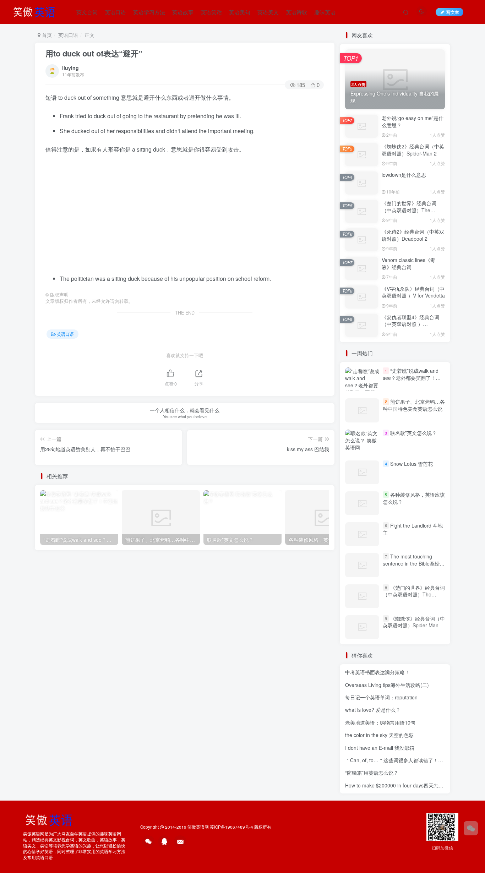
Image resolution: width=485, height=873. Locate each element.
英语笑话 (211, 12)
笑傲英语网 (198, 827)
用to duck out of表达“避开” (93, 53)
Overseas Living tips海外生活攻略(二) (387, 684)
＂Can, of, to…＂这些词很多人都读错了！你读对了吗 (404, 760)
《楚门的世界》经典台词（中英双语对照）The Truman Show (409, 210)
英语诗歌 (296, 12)
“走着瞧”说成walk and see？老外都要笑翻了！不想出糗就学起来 (412, 377)
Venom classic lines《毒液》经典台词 (408, 263)
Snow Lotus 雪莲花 (411, 463)
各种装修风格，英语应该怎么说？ (414, 498)
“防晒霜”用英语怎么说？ (371, 772)
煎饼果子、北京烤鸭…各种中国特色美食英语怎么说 (414, 405)
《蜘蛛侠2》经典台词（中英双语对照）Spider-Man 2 (413, 150)
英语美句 (239, 12)
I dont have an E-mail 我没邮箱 (379, 747)
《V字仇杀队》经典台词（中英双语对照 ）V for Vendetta (413, 292)
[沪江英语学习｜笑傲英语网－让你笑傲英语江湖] (36, 11)
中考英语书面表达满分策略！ (377, 672)
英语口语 (115, 12)
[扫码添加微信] (471, 828)
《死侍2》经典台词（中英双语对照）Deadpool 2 (413, 235)
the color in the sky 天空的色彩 (379, 734)
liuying (70, 67)
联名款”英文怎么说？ (413, 432)
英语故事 (183, 12)
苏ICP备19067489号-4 (231, 827)
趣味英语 (325, 12)
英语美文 (268, 12)
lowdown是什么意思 (404, 174)
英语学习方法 (149, 12)
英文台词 (87, 12)
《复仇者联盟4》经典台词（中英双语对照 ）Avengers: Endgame (410, 323)
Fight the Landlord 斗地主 (413, 529)
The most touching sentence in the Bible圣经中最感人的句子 (414, 563)
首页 (46, 34)
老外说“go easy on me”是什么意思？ (412, 121)
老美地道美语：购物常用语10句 (380, 722)
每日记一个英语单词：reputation (381, 697)
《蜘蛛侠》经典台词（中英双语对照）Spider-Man (414, 622)
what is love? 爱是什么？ (372, 709)
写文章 (452, 12)
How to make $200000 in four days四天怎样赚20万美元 (407, 785)
